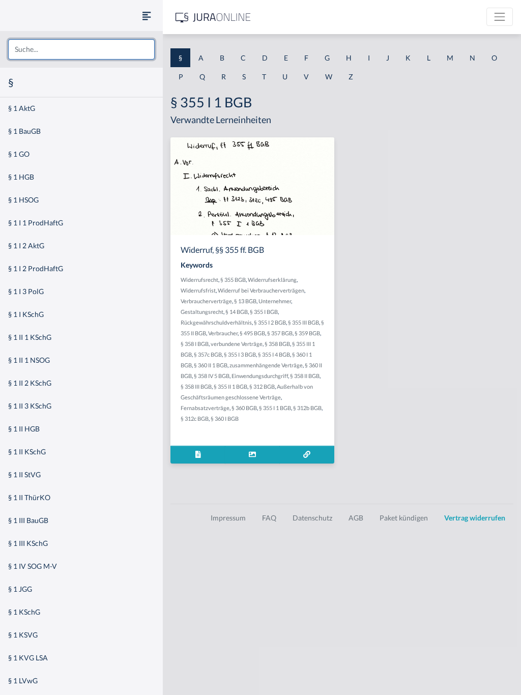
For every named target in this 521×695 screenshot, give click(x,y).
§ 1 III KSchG (28, 543)
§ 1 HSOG (23, 199)
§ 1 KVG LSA (28, 657)
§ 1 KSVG (23, 634)
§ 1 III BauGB (28, 520)
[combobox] (81, 49)
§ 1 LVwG (23, 680)
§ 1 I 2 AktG (26, 245)
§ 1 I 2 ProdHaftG (35, 268)
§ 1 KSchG (24, 611)
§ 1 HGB (21, 176)
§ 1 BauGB (24, 131)
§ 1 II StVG (24, 474)
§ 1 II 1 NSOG (29, 360)
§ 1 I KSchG (26, 314)
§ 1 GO (19, 154)
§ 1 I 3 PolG (26, 291)
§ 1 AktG (21, 108)
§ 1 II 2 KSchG (29, 383)
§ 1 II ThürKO (29, 497)
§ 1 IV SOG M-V (32, 566)
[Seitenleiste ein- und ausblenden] (146, 15)
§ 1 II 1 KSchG (29, 337)
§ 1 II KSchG (27, 451)
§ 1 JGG (20, 589)
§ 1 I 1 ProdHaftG (35, 222)
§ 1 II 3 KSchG (29, 405)
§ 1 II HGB (24, 428)
